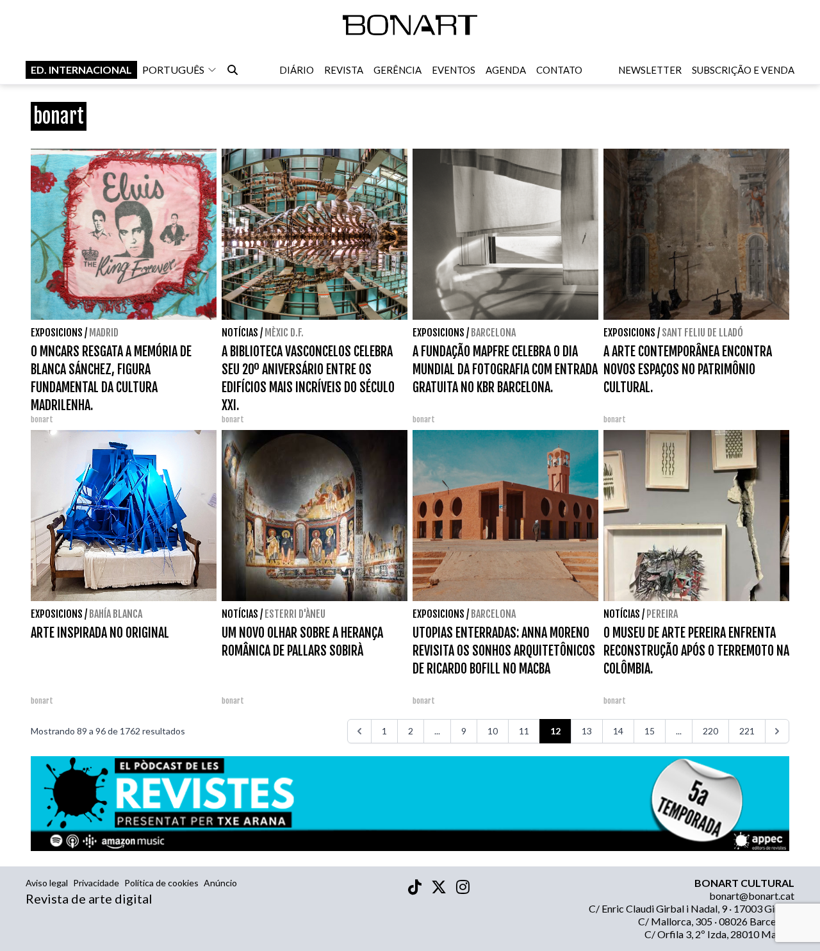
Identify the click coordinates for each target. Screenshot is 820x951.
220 (710, 730)
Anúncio (220, 882)
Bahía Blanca (115, 614)
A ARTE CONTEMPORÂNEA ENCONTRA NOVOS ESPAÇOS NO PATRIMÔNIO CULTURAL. (687, 369)
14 (618, 730)
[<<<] (359, 731)
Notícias (240, 332)
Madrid (104, 332)
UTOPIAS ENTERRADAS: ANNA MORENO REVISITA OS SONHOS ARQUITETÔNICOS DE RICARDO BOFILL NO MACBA (504, 651)
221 (747, 730)
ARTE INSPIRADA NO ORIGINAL (100, 633)
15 (649, 730)
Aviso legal (47, 882)
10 (493, 730)
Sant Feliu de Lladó (702, 332)
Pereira (662, 614)
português (173, 69)
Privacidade (96, 882)
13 (587, 730)
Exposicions (57, 332)
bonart (42, 419)
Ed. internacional (81, 69)
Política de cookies (161, 882)
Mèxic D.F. (284, 332)
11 (524, 730)
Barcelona (493, 332)
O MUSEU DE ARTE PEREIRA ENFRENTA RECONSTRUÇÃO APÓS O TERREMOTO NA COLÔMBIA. (696, 651)
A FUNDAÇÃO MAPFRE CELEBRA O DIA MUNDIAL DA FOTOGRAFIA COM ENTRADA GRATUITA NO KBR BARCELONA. (505, 369)
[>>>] (777, 731)
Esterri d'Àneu (295, 614)
